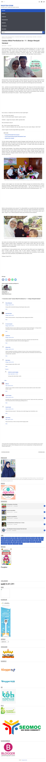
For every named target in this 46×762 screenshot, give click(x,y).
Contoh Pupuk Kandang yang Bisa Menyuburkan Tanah (15, 136)
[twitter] (6, 279)
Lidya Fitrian (8, 417)
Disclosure (4, 29)
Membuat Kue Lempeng (9, 138)
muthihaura (8, 335)
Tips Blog (10, 543)
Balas (6, 309)
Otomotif (41, 539)
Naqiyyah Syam (7, 5)
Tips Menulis (15, 543)
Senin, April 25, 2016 (9, 385)
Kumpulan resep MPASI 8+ (12, 516)
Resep (28, 541)
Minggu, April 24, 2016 (10, 304)
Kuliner (36, 539)
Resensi (24, 541)
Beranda (3, 10)
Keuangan (26, 539)
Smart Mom (38, 541)
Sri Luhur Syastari (9, 323)
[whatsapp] (12, 279)
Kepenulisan (21, 539)
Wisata (20, 543)
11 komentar (9, 45)
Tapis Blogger (4, 543)
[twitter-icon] (44, 2)
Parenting (3, 541)
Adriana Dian (8, 347)
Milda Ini (7, 383)
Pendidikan (9, 541)
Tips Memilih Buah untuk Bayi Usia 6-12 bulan (15, 522)
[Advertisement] (23, 102)
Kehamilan (4, 16)
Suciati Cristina (8, 395)
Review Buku (32, 541)
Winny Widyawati (9, 303)
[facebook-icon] (42, 2)
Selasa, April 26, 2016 (9, 397)
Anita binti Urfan (9, 313)
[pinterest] (9, 279)
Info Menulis (4, 539)
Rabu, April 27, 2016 (9, 419)
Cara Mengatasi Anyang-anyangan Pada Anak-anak (17, 528)
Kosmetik (31, 539)
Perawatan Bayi (5, 19)
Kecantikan (10, 539)
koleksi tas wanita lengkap (13, 372)
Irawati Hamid (8, 407)
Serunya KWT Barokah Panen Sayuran (12, 134)
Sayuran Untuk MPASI (11, 510)
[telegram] (15, 279)
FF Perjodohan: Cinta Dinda (12, 504)
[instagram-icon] (39, 2)
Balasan (7, 369)
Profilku (3, 13)
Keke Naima (8, 360)
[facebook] (3, 279)
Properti (13, 541)
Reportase (19, 541)
